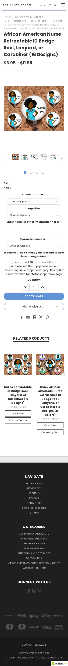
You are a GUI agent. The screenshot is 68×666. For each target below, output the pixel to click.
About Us (34, 493)
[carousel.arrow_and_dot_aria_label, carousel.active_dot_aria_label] (25, 172)
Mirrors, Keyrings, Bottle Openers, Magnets (34, 563)
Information (34, 488)
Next (61, 157)
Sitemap (34, 513)
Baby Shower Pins (34, 548)
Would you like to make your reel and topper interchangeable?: (34, 254)
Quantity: (34, 280)
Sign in (26, 508)
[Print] (34, 317)
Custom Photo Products (34, 533)
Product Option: (34, 194)
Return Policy (34, 483)
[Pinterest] (47, 317)
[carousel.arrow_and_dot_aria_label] (31, 172)
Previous (6, 157)
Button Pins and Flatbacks (34, 553)
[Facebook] (22, 317)
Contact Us (34, 503)
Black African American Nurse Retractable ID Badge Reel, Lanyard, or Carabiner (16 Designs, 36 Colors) (50, 401)
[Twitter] (41, 317)
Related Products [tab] (31, 338)
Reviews (34, 498)
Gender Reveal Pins (34, 543)
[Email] (28, 317)
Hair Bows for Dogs (34, 568)
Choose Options (18, 420)
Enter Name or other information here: (34, 222)
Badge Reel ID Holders (34, 538)
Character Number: (34, 239)
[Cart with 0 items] (54, 5)
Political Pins (34, 558)
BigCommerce (40, 652)
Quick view (18, 413)
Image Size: (34, 208)
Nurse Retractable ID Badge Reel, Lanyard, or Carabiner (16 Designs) (18, 395)
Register (40, 508)
